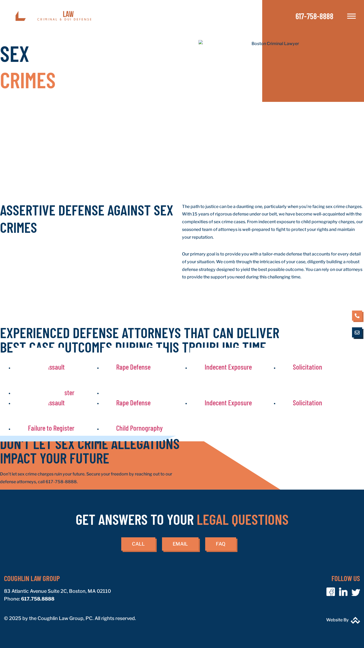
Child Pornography (139, 427)
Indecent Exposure (228, 366)
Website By (337, 619)
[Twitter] (355, 591)
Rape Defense (133, 366)
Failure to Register (51, 427)
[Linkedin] (343, 591)
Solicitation (307, 366)
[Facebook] (330, 591)
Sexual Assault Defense (39, 371)
